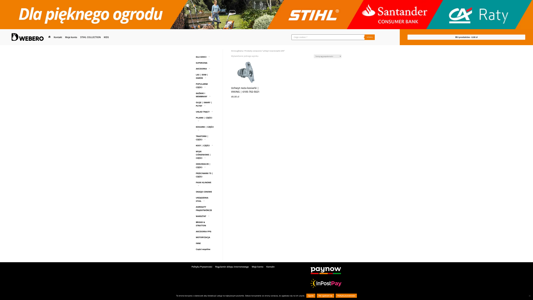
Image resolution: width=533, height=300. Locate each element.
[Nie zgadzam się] (529, 295)
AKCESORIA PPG (203, 231)
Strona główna (237, 51)
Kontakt (58, 37)
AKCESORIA (201, 69)
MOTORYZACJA (203, 237)
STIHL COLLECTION (90, 37)
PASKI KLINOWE (203, 182)
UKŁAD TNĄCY (203, 111)
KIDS (106, 37)
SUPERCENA (201, 63)
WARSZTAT (201, 216)
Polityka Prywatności (202, 267)
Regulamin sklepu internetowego (232, 267)
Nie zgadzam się (325, 296)
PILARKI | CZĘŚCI (204, 117)
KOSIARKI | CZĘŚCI (205, 127)
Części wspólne (203, 249)
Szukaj (370, 37)
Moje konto (71, 37)
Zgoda (311, 296)
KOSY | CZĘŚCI (203, 145)
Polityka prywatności (346, 296)
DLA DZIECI (201, 57)
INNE (198, 243)
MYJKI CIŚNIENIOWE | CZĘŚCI (203, 154)
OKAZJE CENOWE (204, 191)
